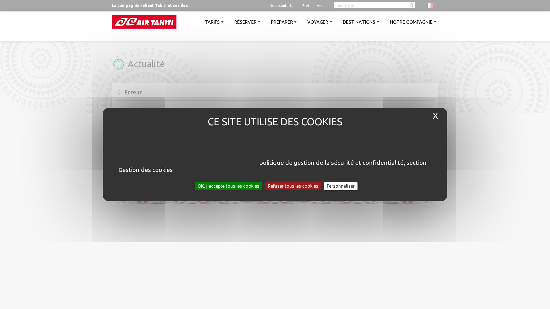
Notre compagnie (411, 22)
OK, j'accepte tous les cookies (228, 186)
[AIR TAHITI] (144, 22)
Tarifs (212, 22)
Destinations (359, 22)
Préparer (282, 22)
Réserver (245, 22)
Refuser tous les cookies (293, 186)
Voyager (317, 22)
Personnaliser (341, 186)
